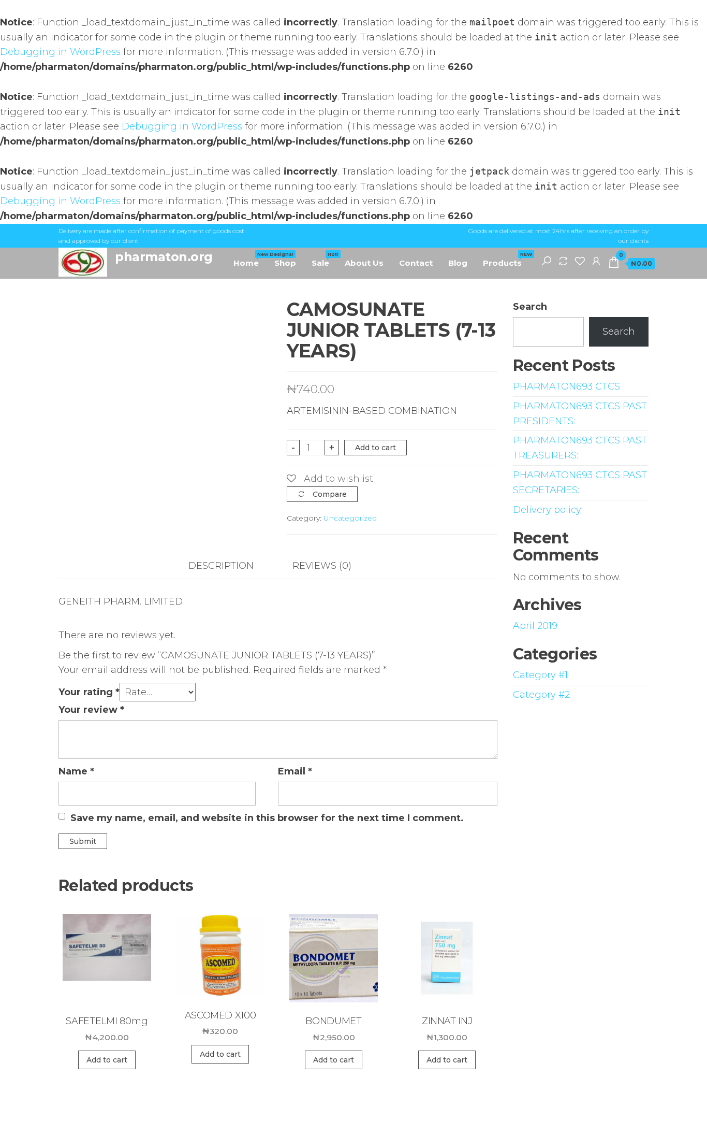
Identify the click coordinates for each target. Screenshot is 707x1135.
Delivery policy (547, 509)
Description (221, 565)
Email (295, 771)
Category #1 (540, 675)
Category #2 (541, 694)
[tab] (228, 566)
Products (506, 259)
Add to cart (375, 447)
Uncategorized (350, 518)
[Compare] (563, 260)
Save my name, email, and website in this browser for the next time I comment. (267, 818)
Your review (91, 709)
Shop (285, 263)
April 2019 (535, 625)
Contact (416, 263)
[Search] (546, 260)
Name (76, 771)
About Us (364, 263)
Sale (324, 259)
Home (250, 259)
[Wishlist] (579, 260)
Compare (330, 494)
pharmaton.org (164, 256)
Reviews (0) (321, 565)
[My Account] (596, 260)
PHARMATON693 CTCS (566, 386)
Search (530, 306)
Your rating (89, 692)
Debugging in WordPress (60, 52)
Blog (457, 263)
